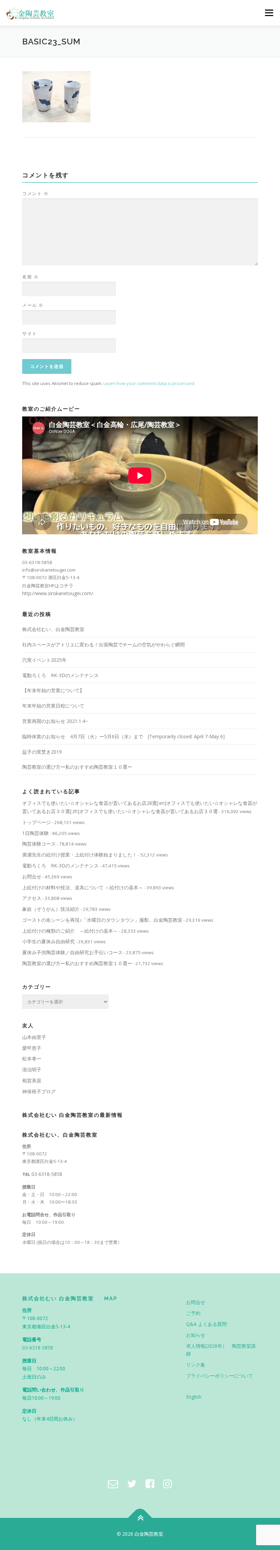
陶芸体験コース (39, 843)
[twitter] (132, 1484)
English (193, 1397)
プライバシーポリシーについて (219, 1375)
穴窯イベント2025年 (44, 660)
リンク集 (195, 1364)
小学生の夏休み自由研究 (48, 941)
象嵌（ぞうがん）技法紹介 (51, 909)
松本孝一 (31, 1058)
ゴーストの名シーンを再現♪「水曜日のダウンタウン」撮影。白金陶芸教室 (102, 920)
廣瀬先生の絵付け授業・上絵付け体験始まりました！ (79, 854)
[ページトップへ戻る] (140, 1518)
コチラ (66, 585)
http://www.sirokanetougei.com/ (57, 593)
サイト (29, 333)
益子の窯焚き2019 (42, 752)
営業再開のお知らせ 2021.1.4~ (55, 721)
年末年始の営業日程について (53, 705)
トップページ (36, 822)
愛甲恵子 (31, 1048)
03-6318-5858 (46, 1174)
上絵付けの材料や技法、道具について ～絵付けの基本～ (82, 887)
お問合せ (31, 876)
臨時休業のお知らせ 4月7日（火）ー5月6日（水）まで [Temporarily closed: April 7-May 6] (123, 736)
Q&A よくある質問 (206, 1324)
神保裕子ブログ (39, 1091)
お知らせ (195, 1335)
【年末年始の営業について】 (53, 690)
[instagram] (167, 1484)
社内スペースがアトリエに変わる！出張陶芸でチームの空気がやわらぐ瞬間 (103, 644)
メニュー (269, 13)
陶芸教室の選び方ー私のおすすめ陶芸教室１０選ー (77, 767)
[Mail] (113, 1484)
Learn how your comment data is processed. (149, 383)
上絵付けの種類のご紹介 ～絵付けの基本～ (70, 931)
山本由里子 (34, 1037)
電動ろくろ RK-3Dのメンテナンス (60, 675)
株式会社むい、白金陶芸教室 (53, 629)
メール (33, 305)
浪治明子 (31, 1069)
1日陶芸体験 (35, 833)
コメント (35, 193)
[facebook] (149, 1484)
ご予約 (193, 1313)
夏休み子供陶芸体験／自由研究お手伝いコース (72, 952)
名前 (30, 277)
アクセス (31, 898)
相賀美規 (31, 1080)
